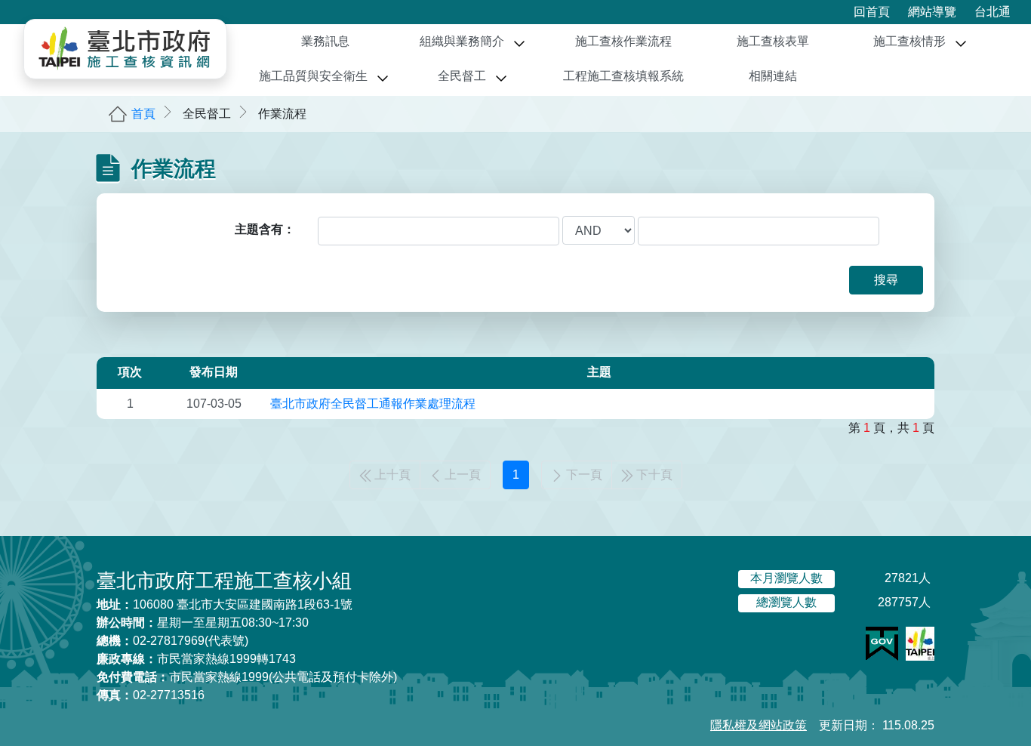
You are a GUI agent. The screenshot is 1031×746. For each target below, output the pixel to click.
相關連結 (773, 75)
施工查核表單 (773, 41)
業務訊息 (325, 41)
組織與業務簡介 (462, 41)
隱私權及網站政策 (758, 725)
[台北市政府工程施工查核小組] (125, 49)
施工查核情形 (909, 41)
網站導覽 (932, 11)
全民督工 (462, 75)
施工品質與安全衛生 (313, 75)
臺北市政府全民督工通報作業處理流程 (372, 403)
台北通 (992, 11)
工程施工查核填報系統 (623, 75)
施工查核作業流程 (623, 41)
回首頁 (872, 11)
